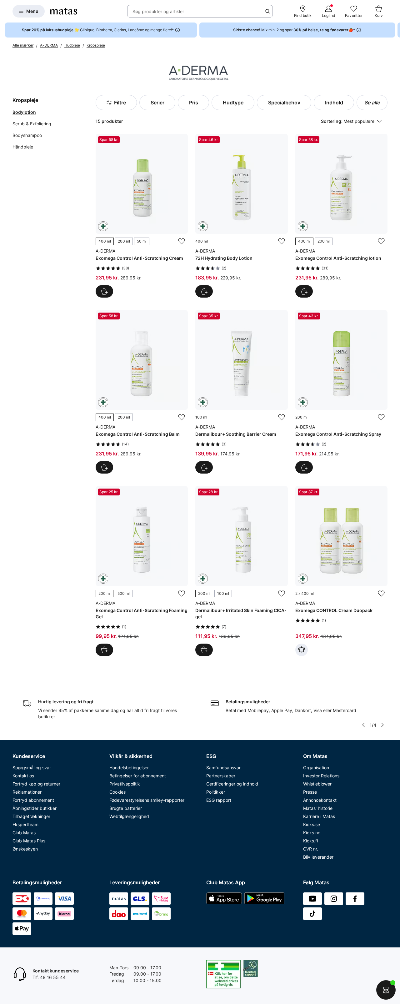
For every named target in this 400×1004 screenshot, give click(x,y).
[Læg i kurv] (204, 291)
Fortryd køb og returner (36, 783)
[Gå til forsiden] (63, 11)
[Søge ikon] (267, 11)
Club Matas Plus (28, 840)
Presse (310, 792)
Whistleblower (317, 783)
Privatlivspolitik (124, 783)
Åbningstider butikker (34, 808)
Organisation (316, 767)
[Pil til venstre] (363, 725)
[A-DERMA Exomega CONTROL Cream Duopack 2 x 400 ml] (341, 571)
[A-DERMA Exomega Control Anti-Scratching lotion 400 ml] (341, 215)
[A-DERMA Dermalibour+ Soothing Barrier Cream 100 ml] (241, 392)
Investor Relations (321, 775)
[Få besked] (301, 650)
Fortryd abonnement (33, 800)
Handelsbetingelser (129, 767)
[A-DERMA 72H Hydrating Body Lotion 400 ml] (241, 215)
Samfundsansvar (223, 767)
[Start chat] (386, 990)
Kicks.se (311, 824)
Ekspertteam (25, 824)
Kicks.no (311, 832)
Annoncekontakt (320, 800)
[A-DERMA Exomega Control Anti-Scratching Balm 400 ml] (142, 392)
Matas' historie (317, 808)
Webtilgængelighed (129, 816)
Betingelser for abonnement (137, 775)
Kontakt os (23, 775)
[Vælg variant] (104, 291)
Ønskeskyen (25, 848)
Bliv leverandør (318, 857)
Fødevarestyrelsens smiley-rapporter (146, 800)
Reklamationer (27, 792)
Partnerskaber (220, 775)
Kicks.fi (310, 840)
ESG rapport (218, 800)
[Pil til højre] (395, 30)
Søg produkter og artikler (158, 11)
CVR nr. (310, 848)
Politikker (215, 792)
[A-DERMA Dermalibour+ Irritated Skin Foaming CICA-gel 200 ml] (241, 571)
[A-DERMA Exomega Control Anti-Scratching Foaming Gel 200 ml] (142, 571)
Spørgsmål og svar (31, 767)
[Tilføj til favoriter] (181, 241)
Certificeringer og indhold (232, 783)
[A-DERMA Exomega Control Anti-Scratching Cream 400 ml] (142, 215)
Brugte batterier (125, 808)
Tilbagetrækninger (31, 816)
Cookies (117, 792)
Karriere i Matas (319, 816)
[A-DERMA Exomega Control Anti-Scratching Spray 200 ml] (341, 392)
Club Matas (24, 832)
